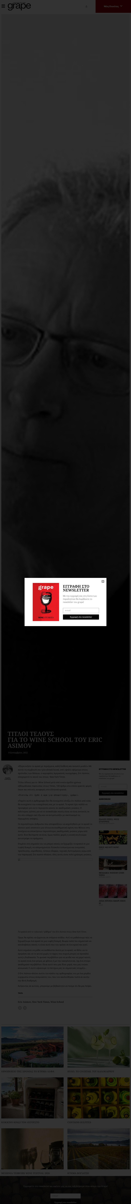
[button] (103, 581)
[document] (65, 602)
